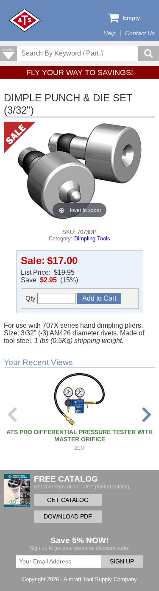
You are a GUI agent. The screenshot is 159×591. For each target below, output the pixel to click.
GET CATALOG (68, 500)
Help (109, 33)
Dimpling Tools (92, 238)
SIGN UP (122, 561)
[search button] (148, 53)
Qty (31, 298)
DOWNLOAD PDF (68, 516)
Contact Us (140, 33)
